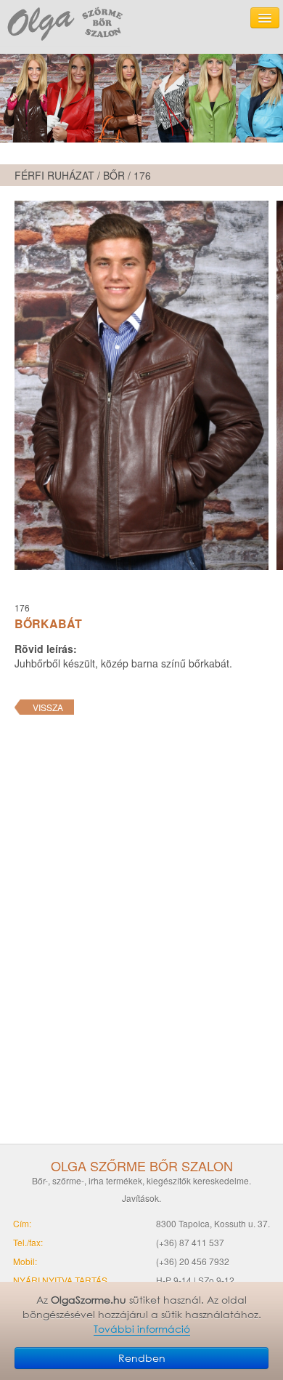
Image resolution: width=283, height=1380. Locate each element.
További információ (142, 1329)
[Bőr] (141, 98)
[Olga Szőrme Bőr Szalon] (65, 23)
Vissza (48, 707)
